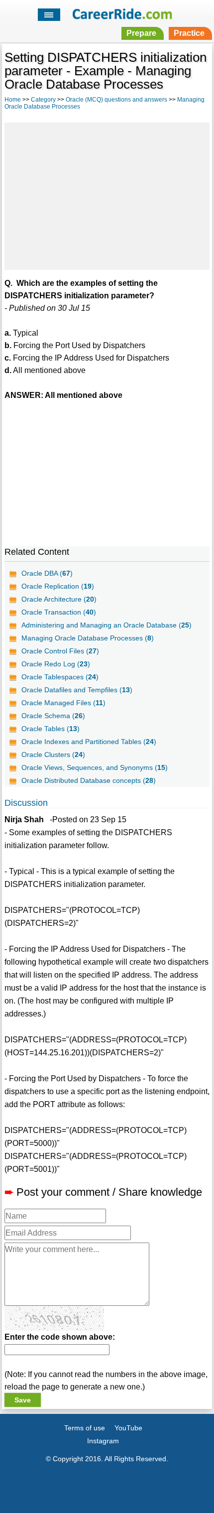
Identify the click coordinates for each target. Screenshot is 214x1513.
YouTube (128, 1428)
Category (43, 99)
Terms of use (84, 1428)
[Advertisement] (107, 194)
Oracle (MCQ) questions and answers (116, 99)
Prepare (141, 33)
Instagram (103, 1441)
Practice (189, 33)
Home (12, 99)
